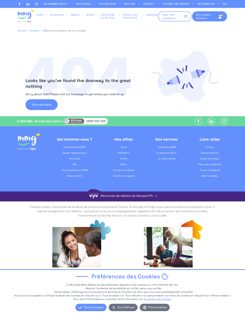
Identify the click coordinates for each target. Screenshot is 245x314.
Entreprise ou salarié (123, 170)
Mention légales (210, 175)
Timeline (34, 30)
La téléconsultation (166, 152)
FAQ (225, 4)
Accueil (21, 30)
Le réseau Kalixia (166, 158)
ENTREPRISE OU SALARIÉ (107, 16)
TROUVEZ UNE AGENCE (175, 4)
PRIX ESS (129, 4)
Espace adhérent (210, 152)
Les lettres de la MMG (74, 147)
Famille (123, 158)
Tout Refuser (126, 307)
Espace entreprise (209, 158)
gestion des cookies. (159, 299)
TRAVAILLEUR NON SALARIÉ (130, 16)
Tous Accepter (94, 307)
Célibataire (123, 152)
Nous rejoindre (74, 175)
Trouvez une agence (209, 170)
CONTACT (148, 4)
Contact (209, 147)
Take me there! (41, 104)
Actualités (74, 158)
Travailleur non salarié (123, 175)
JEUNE (39, 14)
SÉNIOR (90, 14)
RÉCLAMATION (205, 4)
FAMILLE (75, 14)
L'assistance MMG (166, 147)
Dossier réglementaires (74, 152)
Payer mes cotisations (209, 164)
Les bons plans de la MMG (74, 170)
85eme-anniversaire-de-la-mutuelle (64, 30)
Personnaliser (157, 307)
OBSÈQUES (152, 14)
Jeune (124, 147)
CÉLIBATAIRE (57, 14)
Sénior (123, 164)
